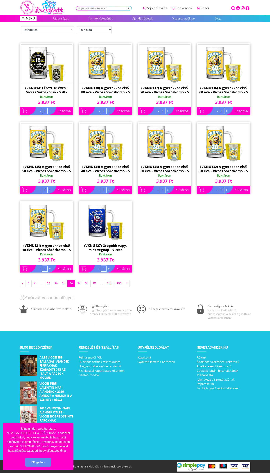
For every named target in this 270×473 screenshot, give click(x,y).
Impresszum (205, 384)
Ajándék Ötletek (142, 18)
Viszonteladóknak (183, 18)
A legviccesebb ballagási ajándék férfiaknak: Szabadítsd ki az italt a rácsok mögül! (54, 367)
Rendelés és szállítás (99, 348)
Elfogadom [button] (38, 462)
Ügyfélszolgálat (153, 348)
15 (63, 283)
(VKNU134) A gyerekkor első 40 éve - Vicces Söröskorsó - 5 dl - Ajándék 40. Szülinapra (105, 168)
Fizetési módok (89, 375)
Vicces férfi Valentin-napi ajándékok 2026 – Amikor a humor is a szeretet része (55, 391)
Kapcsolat (144, 357)
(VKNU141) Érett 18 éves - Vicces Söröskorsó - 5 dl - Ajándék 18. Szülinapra (46, 90)
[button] (67, 451)
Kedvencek (184, 8)
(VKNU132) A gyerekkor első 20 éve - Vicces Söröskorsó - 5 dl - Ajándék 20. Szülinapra (223, 168)
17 (79, 283)
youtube (233, 8)
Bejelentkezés (156, 8)
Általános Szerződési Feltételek (218, 362)
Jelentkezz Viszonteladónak (216, 379)
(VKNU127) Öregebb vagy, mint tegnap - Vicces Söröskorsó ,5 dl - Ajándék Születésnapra (105, 247)
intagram (243, 8)
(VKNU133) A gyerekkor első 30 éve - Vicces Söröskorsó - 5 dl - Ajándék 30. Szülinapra (164, 168)
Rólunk (201, 357)
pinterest (238, 8)
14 (56, 283)
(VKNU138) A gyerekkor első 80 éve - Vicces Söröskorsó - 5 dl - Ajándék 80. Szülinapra (105, 90)
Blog (218, 18)
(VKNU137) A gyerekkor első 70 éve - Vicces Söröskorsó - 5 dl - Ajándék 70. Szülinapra (164, 90)
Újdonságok (61, 18)
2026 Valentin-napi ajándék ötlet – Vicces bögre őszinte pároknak (56, 414)
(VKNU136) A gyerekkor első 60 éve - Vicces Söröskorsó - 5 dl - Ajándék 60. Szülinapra (223, 90)
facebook (247, 8)
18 (86, 283)
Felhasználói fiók (90, 357)
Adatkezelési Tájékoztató (214, 366)
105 (109, 283)
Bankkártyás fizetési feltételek (217, 388)
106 (119, 283)
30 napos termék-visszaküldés (99, 362)
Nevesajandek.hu (212, 348)
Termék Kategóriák (100, 18)
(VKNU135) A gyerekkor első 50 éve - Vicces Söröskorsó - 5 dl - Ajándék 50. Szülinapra (46, 168)
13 (48, 283)
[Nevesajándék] (42, 1)
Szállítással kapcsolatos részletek (102, 371)
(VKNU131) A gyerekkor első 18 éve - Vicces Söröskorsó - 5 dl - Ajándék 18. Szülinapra (46, 247)
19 (94, 283)
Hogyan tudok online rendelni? (100, 366)
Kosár (205, 8)
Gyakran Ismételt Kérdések (156, 362)
